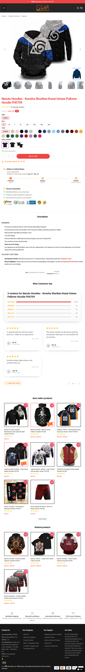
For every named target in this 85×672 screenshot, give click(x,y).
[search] (78, 8)
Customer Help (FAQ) (51, 646)
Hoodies (56, 271)
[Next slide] (80, 49)
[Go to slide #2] (17, 85)
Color (3, 128)
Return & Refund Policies (52, 640)
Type (3, 114)
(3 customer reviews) (17, 107)
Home (4, 16)
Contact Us (48, 643)
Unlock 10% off (4, 663)
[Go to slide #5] (50, 85)
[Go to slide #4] (39, 85)
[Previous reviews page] (69, 383)
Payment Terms (49, 637)
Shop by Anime (13, 16)
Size (3, 121)
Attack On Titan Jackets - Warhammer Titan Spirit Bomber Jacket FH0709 (14, 432)
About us (26, 634)
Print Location (6, 139)
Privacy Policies (28, 640)
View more (43, 519)
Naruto (24, 16)
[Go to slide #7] (71, 85)
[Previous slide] (5, 49)
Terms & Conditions (29, 637)
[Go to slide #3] (28, 85)
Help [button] (81, 669)
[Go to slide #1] (7, 85)
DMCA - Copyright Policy (31, 643)
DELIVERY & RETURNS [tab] (10, 254)
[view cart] (81, 8)
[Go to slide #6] (61, 85)
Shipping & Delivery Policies (53, 634)
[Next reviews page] (79, 383)
